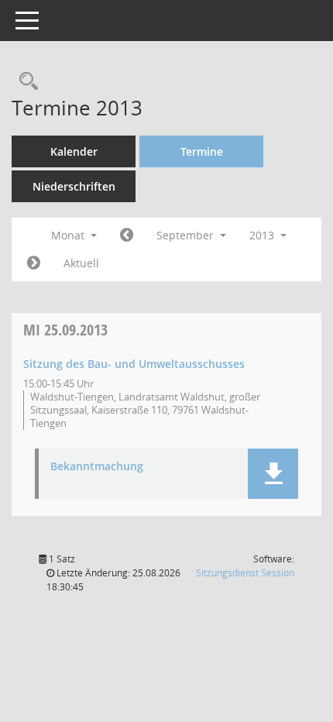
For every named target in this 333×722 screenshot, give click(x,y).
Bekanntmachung (96, 466)
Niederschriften (74, 186)
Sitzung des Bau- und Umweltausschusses (134, 363)
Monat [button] (69, 235)
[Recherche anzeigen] (25, 82)
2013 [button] (263, 235)
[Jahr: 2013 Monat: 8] (126, 235)
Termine (201, 151)
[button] (273, 474)
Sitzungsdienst (245, 572)
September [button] (186, 235)
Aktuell (81, 263)
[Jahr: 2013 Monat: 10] (33, 263)
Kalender (74, 151)
